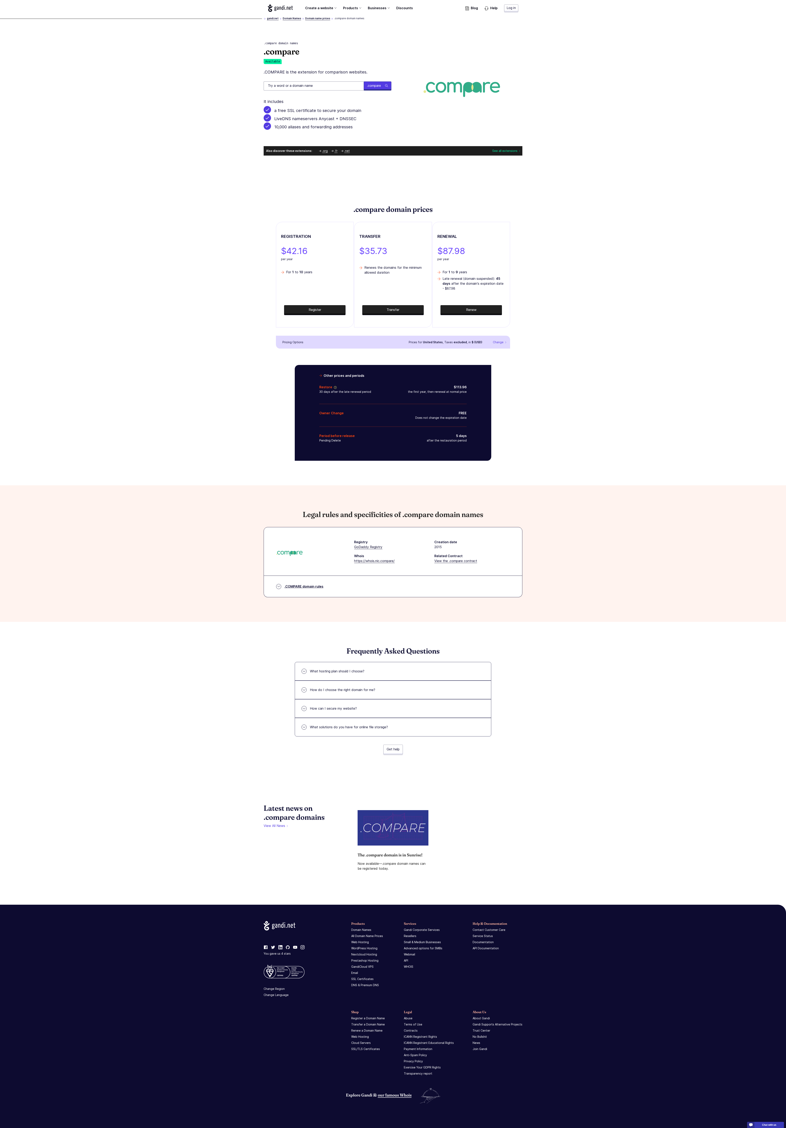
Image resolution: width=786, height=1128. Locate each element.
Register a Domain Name (368, 1018)
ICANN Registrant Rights (420, 1036)
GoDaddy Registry (368, 547)
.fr (336, 150)
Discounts (404, 8)
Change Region (274, 988)
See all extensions (504, 150)
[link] (266, 947)
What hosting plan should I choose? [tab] (337, 671)
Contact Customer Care (489, 930)
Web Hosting (360, 942)
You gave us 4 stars (277, 953)
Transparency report (418, 1073)
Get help (393, 749)
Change (498, 342)
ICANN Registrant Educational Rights (429, 1042)
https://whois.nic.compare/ (374, 561)
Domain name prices (317, 18)
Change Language (276, 995)
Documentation (483, 942)
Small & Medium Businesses (422, 942)
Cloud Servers (361, 1042)
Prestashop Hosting (364, 960)
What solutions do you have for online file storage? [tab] (349, 727)
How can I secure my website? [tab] (333, 708)
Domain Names (292, 18)
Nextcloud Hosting (364, 954)
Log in (511, 8)
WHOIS (408, 966)
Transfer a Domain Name (368, 1024)
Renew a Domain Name (367, 1030)
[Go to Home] (280, 8)
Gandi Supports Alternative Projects (497, 1024)
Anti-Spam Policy (415, 1055)
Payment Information (418, 1049)
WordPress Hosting (364, 948)
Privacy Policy (413, 1061)
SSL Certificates (362, 979)
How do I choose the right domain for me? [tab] (342, 690)
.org (325, 150)
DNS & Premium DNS (365, 985)
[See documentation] (334, 387)
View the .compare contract (455, 561)
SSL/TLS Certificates (365, 1049)
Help (494, 8)
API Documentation (486, 948)
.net (347, 150)
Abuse (408, 1018)
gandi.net (273, 18)
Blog (474, 8)
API (406, 960)
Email (354, 972)
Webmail (409, 954)
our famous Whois (395, 1095)
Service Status (483, 936)
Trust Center (481, 1030)
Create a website (319, 8)
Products (350, 8)
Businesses (377, 8)
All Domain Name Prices (367, 936)
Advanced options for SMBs (423, 948)
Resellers (410, 936)
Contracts (411, 1030)
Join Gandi (480, 1049)
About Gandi (481, 1018)
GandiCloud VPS (362, 966)
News (476, 1042)
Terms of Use (413, 1024)
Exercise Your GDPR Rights (422, 1067)
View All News (274, 826)
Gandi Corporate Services (422, 930)
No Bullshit (480, 1036)
